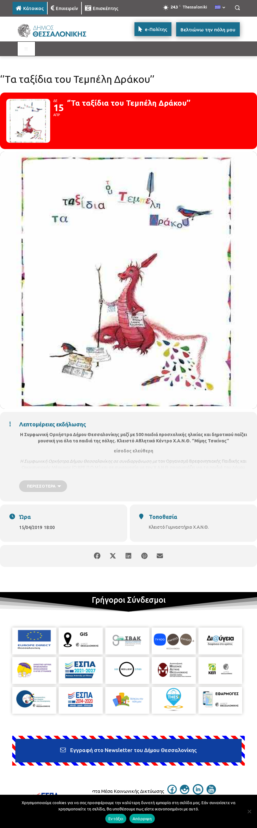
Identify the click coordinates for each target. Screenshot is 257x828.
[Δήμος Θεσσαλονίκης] (55, 30)
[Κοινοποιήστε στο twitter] (113, 556)
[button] (237, 7)
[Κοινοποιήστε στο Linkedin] (128, 556)
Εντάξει (115, 818)
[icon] (172, 792)
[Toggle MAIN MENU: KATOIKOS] (26, 48)
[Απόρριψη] (249, 811)
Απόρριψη (142, 818)
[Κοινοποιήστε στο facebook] (97, 556)
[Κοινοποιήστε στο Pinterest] (144, 556)
